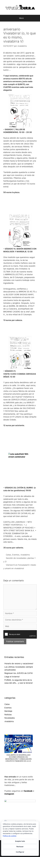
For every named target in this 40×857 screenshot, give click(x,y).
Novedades (9, 718)
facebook (28, 791)
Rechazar (20, 846)
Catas (8, 555)
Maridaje (8, 711)
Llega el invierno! (12, 677)
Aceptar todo (20, 841)
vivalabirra (25, 555)
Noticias (8, 714)
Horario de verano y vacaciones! (18, 663)
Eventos (15, 555)
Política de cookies (9, 836)
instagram (9, 794)
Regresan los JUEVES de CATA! (18, 673)
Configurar (20, 852)
